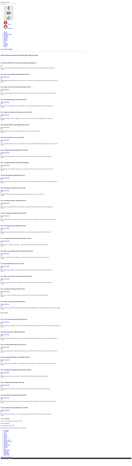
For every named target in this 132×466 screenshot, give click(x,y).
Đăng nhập (9, 28)
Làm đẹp (5, 38)
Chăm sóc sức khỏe (8, 34)
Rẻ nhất (5, 435)
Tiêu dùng (6, 35)
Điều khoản (3, 457)
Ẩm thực (5, 39)
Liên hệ (7, 457)
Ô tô (5, 41)
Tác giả (11, 457)
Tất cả (5, 46)
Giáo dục (6, 33)
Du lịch (5, 31)
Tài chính (6, 45)
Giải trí (5, 438)
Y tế (4, 448)
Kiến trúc (6, 447)
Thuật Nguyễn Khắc (5, 76)
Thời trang (6, 36)
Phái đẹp (3, 55)
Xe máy (5, 42)
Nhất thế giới (6, 454)
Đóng (11, 49)
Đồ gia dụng (24, 55)
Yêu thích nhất (7, 445)
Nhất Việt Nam (7, 449)
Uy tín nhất (6, 430)
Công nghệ (6, 44)
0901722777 (7, 423)
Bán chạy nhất (7, 440)
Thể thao (5, 40)
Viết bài (9, 24)
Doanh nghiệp (7, 453)
